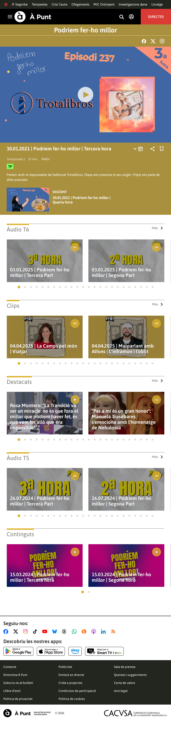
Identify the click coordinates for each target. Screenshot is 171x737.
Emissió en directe (71, 675)
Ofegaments (80, 4)
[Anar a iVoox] (85, 631)
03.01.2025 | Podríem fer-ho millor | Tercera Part (39, 272)
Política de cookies (72, 699)
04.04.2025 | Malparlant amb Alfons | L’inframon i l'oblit (123, 348)
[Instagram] (162, 41)
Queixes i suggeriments (130, 675)
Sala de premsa (124, 667)
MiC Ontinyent (104, 4)
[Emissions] (138, 149)
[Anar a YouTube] (45, 631)
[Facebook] (144, 41)
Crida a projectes (70, 683)
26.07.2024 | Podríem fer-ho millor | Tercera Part (39, 501)
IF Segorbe (20, 4)
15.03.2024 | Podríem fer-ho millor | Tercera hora (39, 577)
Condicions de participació (77, 691)
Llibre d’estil (11, 691)
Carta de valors (124, 683)
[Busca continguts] (121, 17)
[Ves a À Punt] (32, 16)
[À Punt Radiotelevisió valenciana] (27, 713)
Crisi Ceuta (59, 4)
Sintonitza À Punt (15, 675)
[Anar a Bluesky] (55, 631)
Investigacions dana (133, 4)
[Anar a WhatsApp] (75, 631)
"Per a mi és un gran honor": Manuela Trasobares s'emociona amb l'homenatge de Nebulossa (124, 419)
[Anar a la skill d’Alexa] (75, 651)
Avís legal (121, 691)
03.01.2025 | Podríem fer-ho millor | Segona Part (121, 272)
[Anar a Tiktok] (36, 631)
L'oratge (157, 4)
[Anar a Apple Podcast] (94, 631)
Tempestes (39, 4)
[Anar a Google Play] (18, 651)
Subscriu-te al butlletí (18, 683)
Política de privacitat (18, 699)
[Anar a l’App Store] (51, 651)
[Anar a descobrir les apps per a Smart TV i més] (104, 651)
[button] (19, 287)
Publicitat (65, 667)
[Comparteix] (153, 149)
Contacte (9, 667)
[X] (153, 41)
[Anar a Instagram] (26, 631)
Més (155, 228)
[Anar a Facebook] (6, 631)
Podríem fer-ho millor (85, 30)
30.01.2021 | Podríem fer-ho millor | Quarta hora (81, 199)
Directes (156, 17)
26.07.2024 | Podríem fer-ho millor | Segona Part (121, 501)
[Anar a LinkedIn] (104, 631)
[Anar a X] (16, 631)
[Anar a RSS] (114, 631)
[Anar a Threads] (65, 631)
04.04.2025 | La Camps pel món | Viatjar (43, 348)
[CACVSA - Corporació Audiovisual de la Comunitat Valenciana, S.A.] (136, 713)
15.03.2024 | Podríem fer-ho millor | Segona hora (121, 577)
